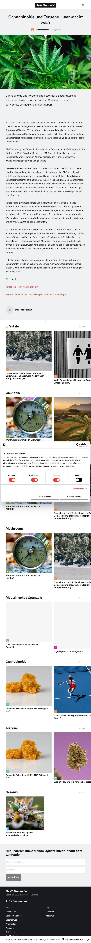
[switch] (34, 480)
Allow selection (45, 496)
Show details (78, 489)
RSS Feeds (10, 932)
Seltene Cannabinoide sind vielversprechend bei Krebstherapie (36, 295)
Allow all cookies (74, 496)
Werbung (10, 928)
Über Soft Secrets (13, 916)
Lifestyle (12, 326)
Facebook (50, 912)
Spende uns (11, 912)
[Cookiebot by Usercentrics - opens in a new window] (78, 445)
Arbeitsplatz (11, 924)
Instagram (50, 916)
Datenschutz (11, 920)
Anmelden (13, 877)
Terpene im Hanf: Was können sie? (22, 287)
